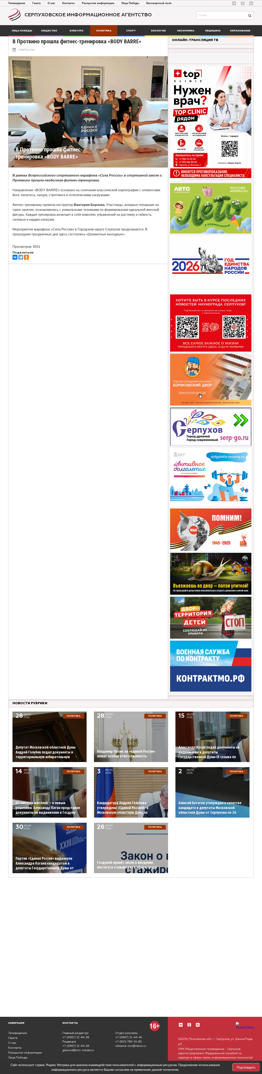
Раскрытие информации (98, 3)
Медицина (212, 31)
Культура (76, 31)
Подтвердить (246, 1067)
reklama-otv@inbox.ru (130, 1046)
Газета (36, 3)
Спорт (131, 31)
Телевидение (16, 3)
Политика (103, 31)
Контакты (68, 3)
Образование (240, 31)
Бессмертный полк (159, 3)
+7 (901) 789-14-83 (128, 1041)
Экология (158, 31)
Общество (49, 31)
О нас (51, 3)
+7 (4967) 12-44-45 (128, 1037)
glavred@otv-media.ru (78, 1050)
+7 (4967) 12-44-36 (75, 1037)
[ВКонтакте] (14, 257)
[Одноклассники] (26, 257)
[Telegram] (20, 257)
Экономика (185, 31)
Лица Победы (130, 3)
